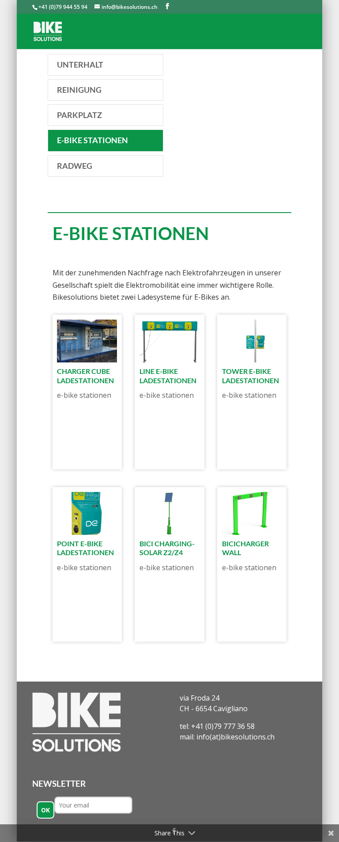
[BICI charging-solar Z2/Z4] (169, 513)
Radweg (74, 166)
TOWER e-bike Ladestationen (250, 376)
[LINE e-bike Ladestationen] (169, 341)
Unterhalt (80, 64)
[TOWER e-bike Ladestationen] (252, 341)
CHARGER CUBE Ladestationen (85, 376)
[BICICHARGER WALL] (252, 513)
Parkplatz (79, 115)
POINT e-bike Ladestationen (85, 548)
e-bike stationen (84, 395)
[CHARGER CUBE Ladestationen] (87, 341)
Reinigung (79, 90)
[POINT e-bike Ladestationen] (87, 513)
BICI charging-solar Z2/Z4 (167, 548)
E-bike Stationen (92, 140)
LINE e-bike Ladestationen (167, 376)
